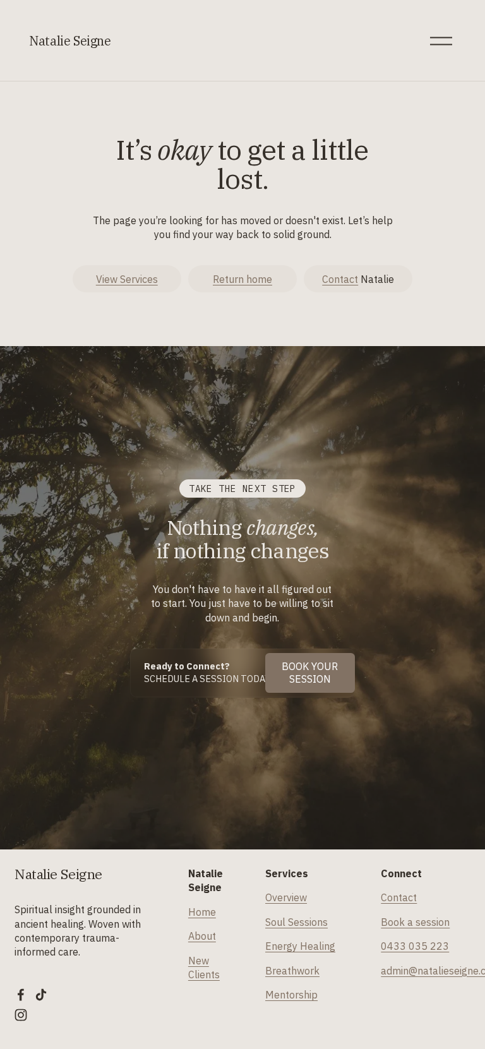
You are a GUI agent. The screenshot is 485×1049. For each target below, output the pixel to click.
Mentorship (291, 994)
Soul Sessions (296, 922)
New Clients (204, 967)
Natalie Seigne (70, 41)
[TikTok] (41, 994)
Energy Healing (300, 946)
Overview (286, 897)
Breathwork (292, 970)
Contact (340, 279)
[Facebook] (21, 994)
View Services (127, 279)
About (202, 936)
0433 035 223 (415, 946)
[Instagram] (21, 1015)
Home (202, 912)
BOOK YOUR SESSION (310, 672)
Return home (242, 279)
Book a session (415, 922)
